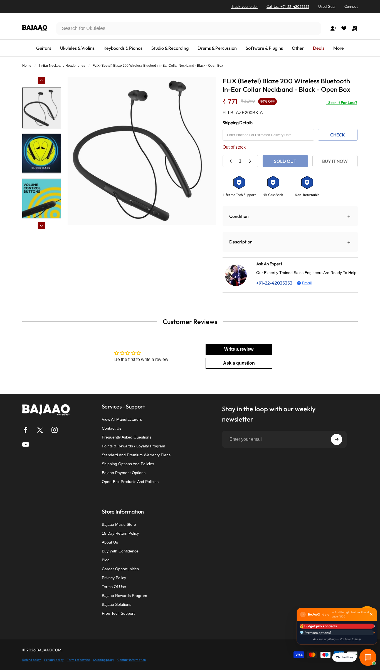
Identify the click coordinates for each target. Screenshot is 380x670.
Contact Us (111, 428)
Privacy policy (54, 660)
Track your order (244, 6)
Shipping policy (103, 660)
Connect (351, 6)
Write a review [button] (238, 349)
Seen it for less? (341, 102)
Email (307, 282)
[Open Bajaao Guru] (367, 657)
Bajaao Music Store (119, 524)
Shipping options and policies (128, 464)
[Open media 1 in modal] (142, 151)
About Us (110, 542)
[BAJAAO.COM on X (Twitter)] (40, 430)
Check (337, 135)
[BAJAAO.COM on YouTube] (25, 444)
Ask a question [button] (239, 363)
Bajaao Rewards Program (124, 595)
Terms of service (78, 660)
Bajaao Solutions (116, 604)
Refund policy (31, 660)
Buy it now (335, 161)
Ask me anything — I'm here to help (337, 639)
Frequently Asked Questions (126, 437)
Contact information (131, 660)
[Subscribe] (336, 439)
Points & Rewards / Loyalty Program (133, 446)
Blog (106, 560)
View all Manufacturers (122, 419)
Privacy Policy (114, 578)
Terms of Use (114, 586)
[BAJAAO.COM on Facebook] (25, 430)
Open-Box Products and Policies (130, 481)
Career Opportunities (120, 569)
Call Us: (288, 6)
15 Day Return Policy (120, 533)
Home (26, 66)
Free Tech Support (118, 613)
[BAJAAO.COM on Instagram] (54, 430)
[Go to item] (41, 108)
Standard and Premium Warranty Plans (136, 455)
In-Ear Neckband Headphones (62, 66)
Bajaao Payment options (123, 472)
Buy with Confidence (120, 551)
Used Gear (326, 6)
